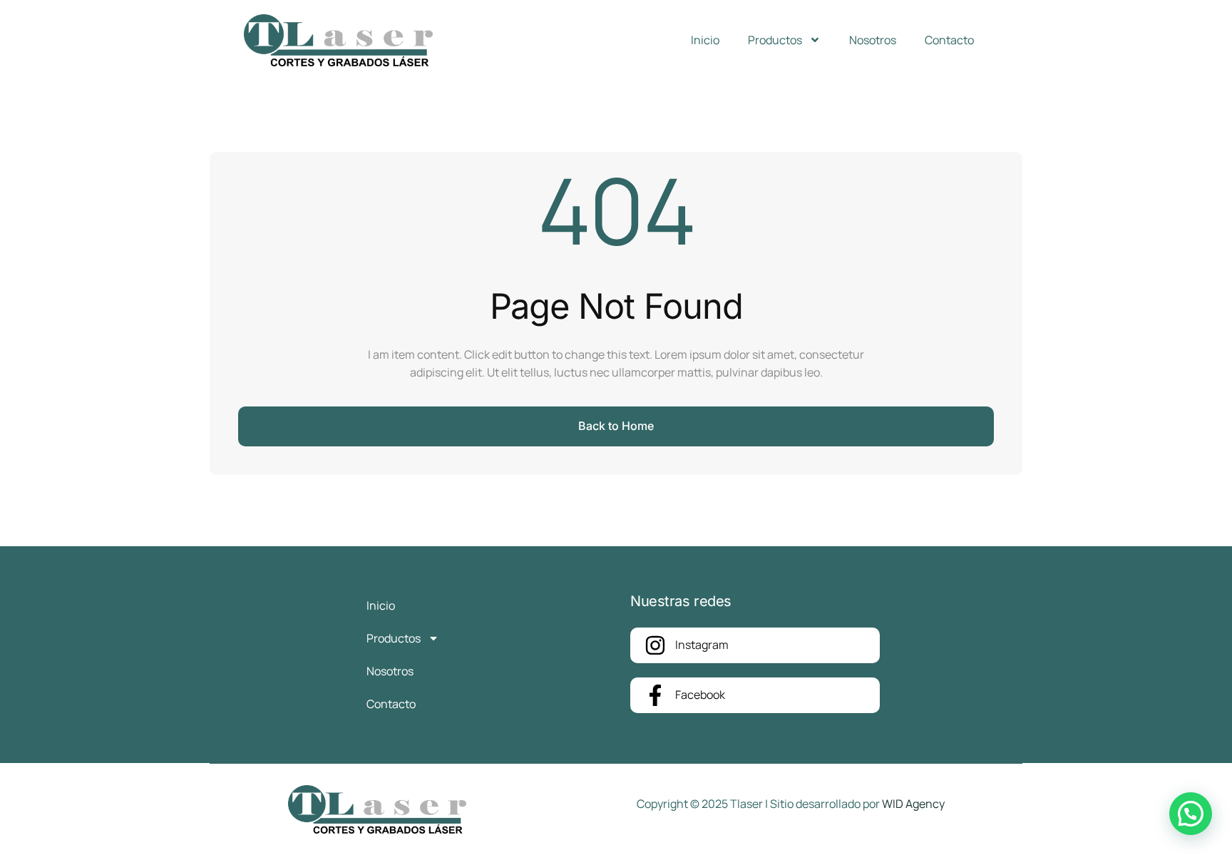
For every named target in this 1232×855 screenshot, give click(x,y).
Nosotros (872, 40)
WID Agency (913, 804)
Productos (775, 40)
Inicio (705, 40)
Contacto (949, 40)
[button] (1190, 813)
